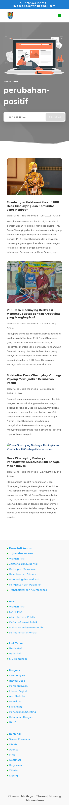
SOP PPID (15, 611)
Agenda (13, 749)
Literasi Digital (18, 691)
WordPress (38, 800)
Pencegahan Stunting (22, 711)
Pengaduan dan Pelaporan (25, 584)
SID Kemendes (18, 658)
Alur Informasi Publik (22, 617)
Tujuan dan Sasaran (21, 553)
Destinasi (15, 759)
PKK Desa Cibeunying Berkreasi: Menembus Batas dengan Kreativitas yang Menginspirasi (33, 313)
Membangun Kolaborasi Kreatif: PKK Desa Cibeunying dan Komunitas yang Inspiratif (33, 206)
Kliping (13, 775)
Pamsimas (15, 701)
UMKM (13, 744)
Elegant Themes (36, 796)
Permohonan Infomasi (23, 632)
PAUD (12, 722)
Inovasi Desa (17, 680)
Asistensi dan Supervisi (23, 563)
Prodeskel (15, 648)
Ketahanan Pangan (20, 717)
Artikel (56, 215)
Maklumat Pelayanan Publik (26, 627)
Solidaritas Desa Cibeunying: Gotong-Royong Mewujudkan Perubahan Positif (34, 379)
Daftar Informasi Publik (23, 622)
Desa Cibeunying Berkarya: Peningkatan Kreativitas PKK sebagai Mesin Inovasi (33, 462)
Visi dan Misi (16, 558)
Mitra (12, 754)
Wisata (13, 770)
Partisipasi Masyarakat (23, 569)
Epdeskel (15, 653)
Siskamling (15, 706)
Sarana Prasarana (19, 739)
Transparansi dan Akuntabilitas (28, 589)
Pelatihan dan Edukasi (22, 574)
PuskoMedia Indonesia (25, 215)
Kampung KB (17, 675)
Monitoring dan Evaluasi (24, 579)
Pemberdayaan (18, 685)
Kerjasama (15, 765)
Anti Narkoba (17, 696)
